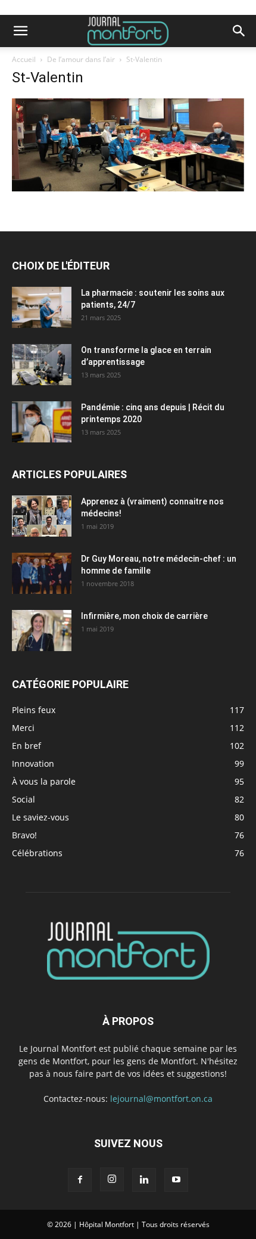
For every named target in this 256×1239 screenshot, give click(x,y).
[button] (20, 31)
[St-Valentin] (128, 188)
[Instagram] (112, 1179)
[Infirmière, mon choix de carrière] (41, 630)
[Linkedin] (144, 1180)
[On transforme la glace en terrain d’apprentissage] (41, 364)
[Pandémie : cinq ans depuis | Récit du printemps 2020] (41, 421)
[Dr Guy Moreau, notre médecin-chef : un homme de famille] (41, 573)
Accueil (24, 59)
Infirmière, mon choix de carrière (144, 616)
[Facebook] (80, 1180)
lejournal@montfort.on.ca (161, 1098)
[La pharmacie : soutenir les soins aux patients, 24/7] (41, 307)
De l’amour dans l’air (81, 59)
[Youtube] (176, 1180)
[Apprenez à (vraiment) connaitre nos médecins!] (41, 516)
